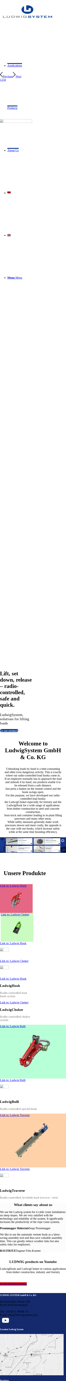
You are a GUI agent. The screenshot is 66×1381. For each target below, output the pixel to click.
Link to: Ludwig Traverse (15, 1115)
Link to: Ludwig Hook (13, 885)
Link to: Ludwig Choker (15, 914)
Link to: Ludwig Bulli (12, 1026)
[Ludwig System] (27, 20)
